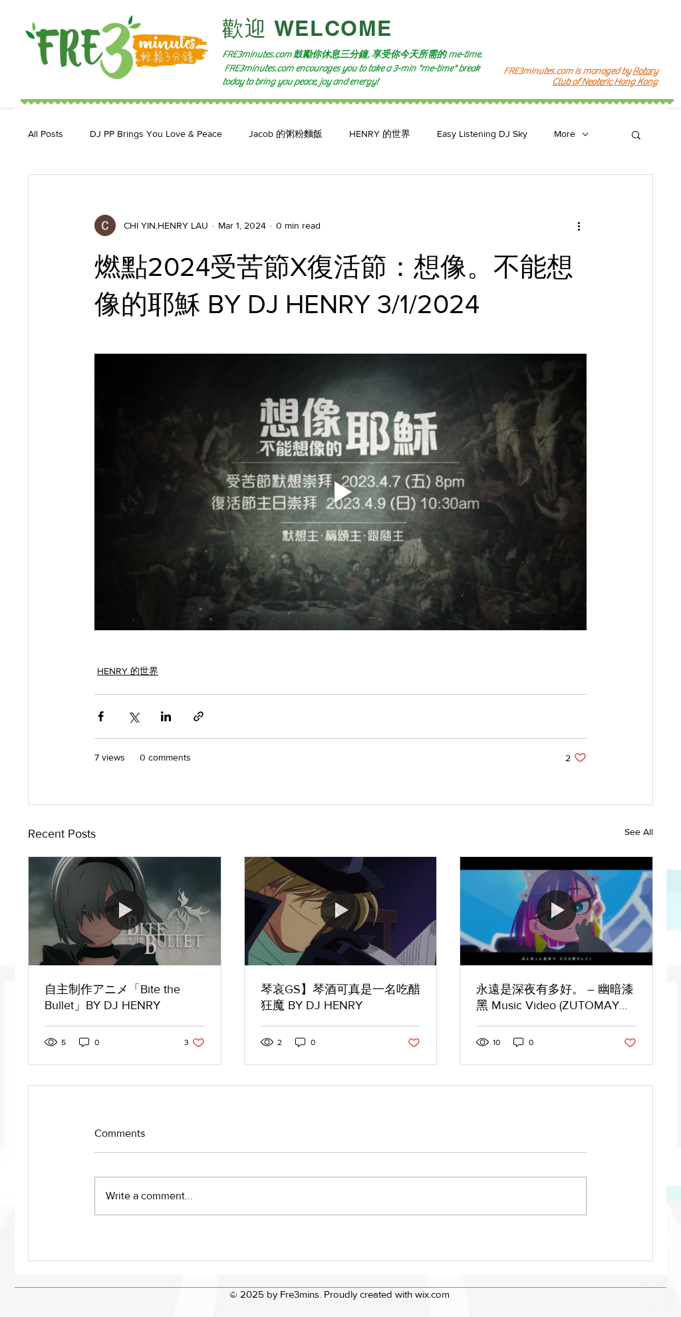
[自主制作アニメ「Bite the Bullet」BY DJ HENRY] (125, 911)
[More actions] (579, 225)
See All (638, 831)
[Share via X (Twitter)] (133, 716)
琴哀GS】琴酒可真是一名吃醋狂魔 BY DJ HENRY (340, 997)
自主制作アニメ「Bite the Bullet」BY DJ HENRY (112, 997)
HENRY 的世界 (379, 133)
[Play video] (340, 492)
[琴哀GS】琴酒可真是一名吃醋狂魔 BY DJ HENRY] (341, 911)
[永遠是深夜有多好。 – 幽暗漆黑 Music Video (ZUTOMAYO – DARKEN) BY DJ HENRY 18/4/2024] (556, 911)
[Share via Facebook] (100, 716)
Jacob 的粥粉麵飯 (286, 133)
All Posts (45, 133)
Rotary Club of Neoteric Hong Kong (605, 76)
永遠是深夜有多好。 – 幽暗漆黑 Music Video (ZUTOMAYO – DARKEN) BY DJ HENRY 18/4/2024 (555, 998)
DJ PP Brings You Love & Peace (156, 133)
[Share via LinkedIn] (166, 716)
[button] (636, 134)
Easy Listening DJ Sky (482, 133)
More (564, 133)
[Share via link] (198, 716)
